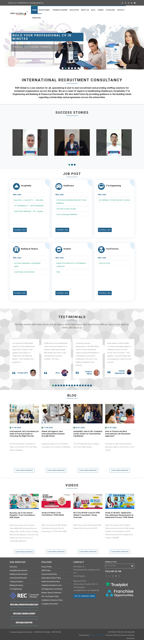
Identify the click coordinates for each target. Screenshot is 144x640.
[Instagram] (128, 3)
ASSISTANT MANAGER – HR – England (28, 211)
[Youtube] (134, 3)
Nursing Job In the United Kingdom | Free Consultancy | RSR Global (23, 515)
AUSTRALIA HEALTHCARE (66, 209)
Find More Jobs (20, 230)
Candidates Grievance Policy (52, 600)
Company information (50, 604)
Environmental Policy (49, 574)
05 (75, 68)
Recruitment (44, 10)
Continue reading (24, 470)
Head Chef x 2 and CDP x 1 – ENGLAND (28, 200)
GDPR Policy (46, 570)
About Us (85, 10)
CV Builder (110, 10)
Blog (93, 10)
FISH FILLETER (104, 263)
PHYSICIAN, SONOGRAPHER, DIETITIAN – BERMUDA (71, 201)
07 (81, 68)
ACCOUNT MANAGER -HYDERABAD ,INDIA (27, 264)
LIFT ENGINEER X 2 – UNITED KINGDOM (28, 206)
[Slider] (79, 45)
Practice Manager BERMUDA (66, 214)
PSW (58, 272)
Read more (24, 415)
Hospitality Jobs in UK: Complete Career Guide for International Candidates (87, 433)
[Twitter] (125, 3)
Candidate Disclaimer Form (52, 585)
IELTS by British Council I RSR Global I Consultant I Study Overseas (86, 515)
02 (66, 68)
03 (69, 68)
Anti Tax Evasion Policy (50, 596)
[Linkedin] (131, 3)
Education (74, 10)
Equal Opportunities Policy (51, 578)
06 (78, 68)
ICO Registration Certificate (52, 589)
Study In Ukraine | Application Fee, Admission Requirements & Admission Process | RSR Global (119, 515)
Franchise (36, 18)
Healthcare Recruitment (18, 574)
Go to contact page (85, 596)
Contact (121, 10)
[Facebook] (122, 3)
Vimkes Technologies (97, 635)
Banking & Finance (16, 585)
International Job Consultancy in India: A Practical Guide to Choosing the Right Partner (24, 433)
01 (62, 68)
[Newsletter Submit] (132, 566)
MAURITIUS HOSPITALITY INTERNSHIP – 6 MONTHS (71, 264)
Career (101, 10)
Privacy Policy (47, 567)
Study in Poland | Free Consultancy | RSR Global (53, 514)
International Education (18, 578)
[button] (69, 165)
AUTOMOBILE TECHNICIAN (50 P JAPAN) (114, 200)
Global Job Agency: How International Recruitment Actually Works (53, 433)
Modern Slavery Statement (51, 593)
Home (34, 10)
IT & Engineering (16, 589)
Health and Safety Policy (51, 582)
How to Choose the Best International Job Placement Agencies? (117, 433)
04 (72, 68)
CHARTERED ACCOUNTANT (24, 272)
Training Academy (60, 10)
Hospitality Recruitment (18, 570)
